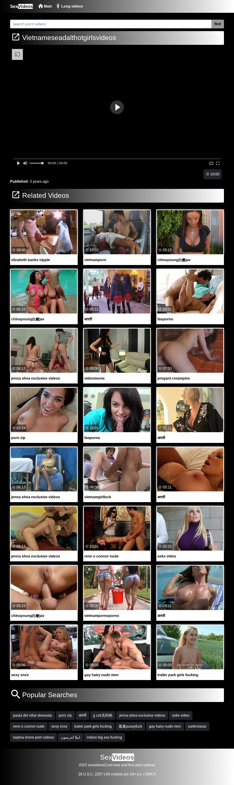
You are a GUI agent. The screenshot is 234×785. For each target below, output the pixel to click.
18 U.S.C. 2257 (90, 774)
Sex (21, 6)
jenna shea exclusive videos (142, 715)
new (116, 765)
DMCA (150, 774)
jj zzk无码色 (102, 715)
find (217, 24)
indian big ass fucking (104, 737)
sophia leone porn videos (33, 737)
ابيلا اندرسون (70, 737)
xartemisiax (197, 726)
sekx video (180, 715)
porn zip (65, 715)
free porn (135, 765)
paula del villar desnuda (32, 715)
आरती (82, 715)
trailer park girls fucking (93, 726)
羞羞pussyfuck (130, 726)
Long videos (71, 6)
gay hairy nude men (165, 726)
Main (47, 6)
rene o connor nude (29, 726)
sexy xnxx (59, 726)
